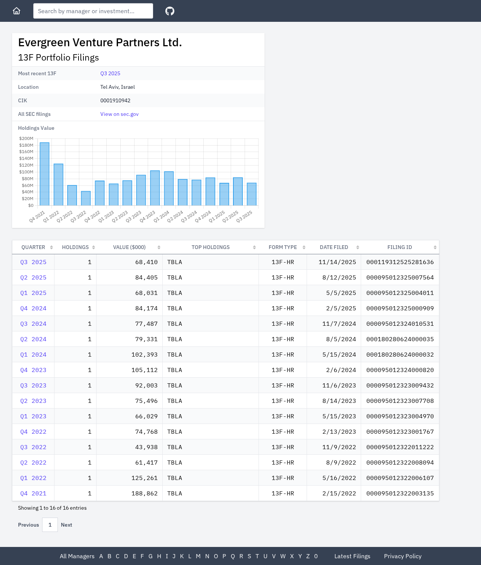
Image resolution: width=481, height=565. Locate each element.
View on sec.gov (119, 114)
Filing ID (399, 247)
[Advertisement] (334, 85)
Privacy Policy (403, 556)
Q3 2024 (33, 323)
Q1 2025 (33, 292)
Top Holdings (211, 247)
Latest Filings (352, 556)
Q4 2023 (33, 370)
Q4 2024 (33, 308)
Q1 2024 (33, 354)
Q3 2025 (110, 73)
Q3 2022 (33, 447)
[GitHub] (169, 11)
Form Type (283, 247)
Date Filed (334, 247)
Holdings (75, 247)
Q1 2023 (33, 416)
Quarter (33, 247)
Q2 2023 (33, 400)
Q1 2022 (33, 477)
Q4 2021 (33, 493)
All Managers (77, 556)
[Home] (16, 10)
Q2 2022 (33, 462)
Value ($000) (129, 247)
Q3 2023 (33, 385)
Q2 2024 (33, 339)
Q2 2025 (33, 277)
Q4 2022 (33, 431)
